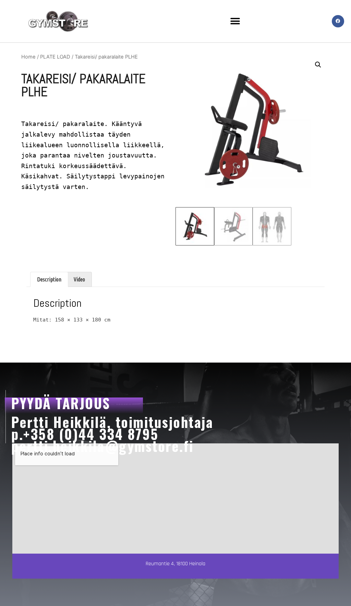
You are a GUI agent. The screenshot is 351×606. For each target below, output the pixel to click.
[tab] (49, 279)
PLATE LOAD (55, 57)
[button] (235, 21)
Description (49, 279)
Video (79, 279)
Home (28, 57)
